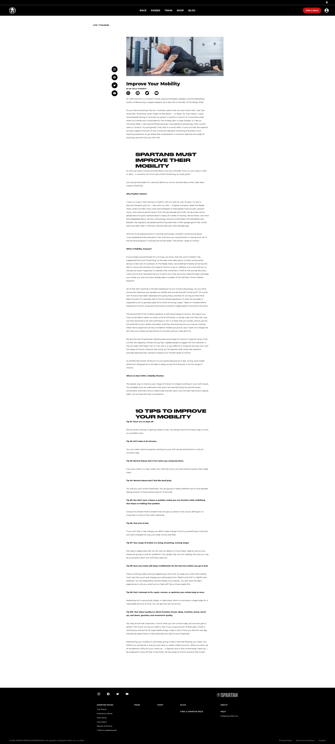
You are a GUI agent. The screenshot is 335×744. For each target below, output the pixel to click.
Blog (183, 705)
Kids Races (102, 718)
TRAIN (137, 705)
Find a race (312, 10)
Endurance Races (104, 713)
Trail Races (102, 709)
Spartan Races (105, 705)
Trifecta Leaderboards (107, 730)
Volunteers (102, 722)
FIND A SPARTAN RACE (191, 711)
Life (95, 25)
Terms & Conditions (305, 740)
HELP (223, 711)
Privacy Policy (285, 740)
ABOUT (224, 705)
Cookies (322, 740)
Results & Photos (104, 726)
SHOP (160, 705)
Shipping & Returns (229, 716)
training (104, 25)
